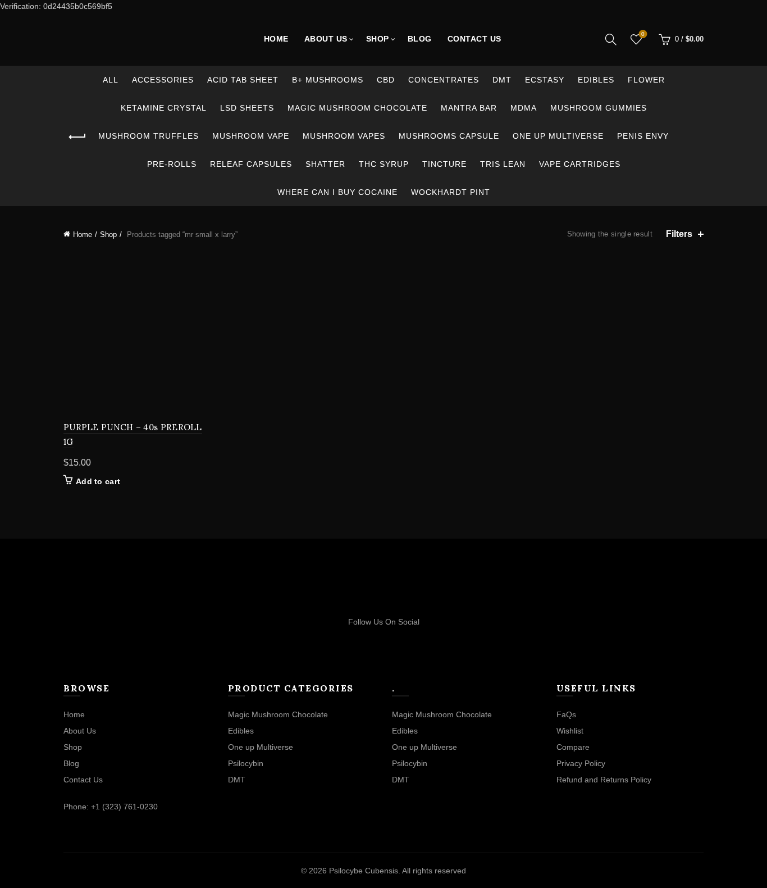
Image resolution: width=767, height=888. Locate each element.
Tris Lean (503, 164)
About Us (326, 38)
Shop (377, 38)
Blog (420, 38)
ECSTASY (544, 79)
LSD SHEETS (247, 107)
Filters (679, 234)
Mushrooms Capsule (449, 135)
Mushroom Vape (250, 135)
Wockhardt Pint (450, 192)
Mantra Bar (469, 107)
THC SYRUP (384, 164)
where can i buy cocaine (337, 192)
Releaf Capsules (251, 164)
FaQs (566, 714)
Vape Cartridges (579, 164)
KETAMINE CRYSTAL (164, 107)
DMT (502, 79)
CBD (386, 79)
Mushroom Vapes (344, 135)
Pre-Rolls (172, 164)
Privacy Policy (580, 763)
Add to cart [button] (98, 481)
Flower (646, 79)
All (110, 79)
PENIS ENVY (643, 135)
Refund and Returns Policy (603, 779)
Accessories (163, 79)
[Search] (611, 39)
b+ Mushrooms (327, 79)
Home (276, 38)
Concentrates (443, 79)
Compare (573, 747)
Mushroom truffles (148, 135)
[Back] (77, 137)
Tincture (444, 164)
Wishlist (643, 34)
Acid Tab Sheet (243, 79)
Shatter (325, 164)
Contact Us (474, 38)
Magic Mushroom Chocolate (357, 107)
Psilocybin (245, 763)
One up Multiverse (558, 135)
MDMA (523, 107)
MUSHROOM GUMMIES (598, 107)
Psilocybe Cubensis (363, 870)
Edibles (596, 79)
